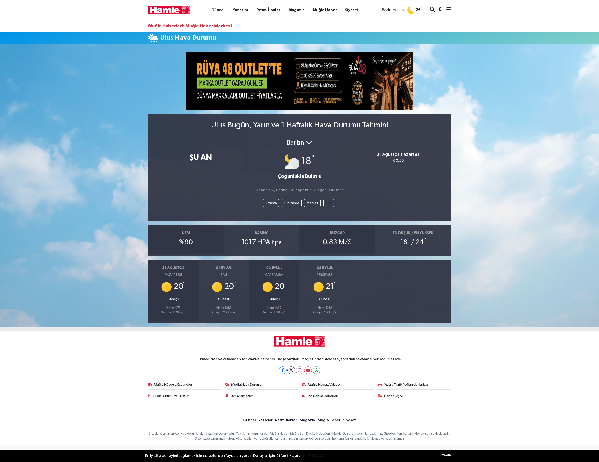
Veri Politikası (312, 456)
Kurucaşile (291, 203)
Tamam (446, 455)
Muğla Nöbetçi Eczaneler (173, 384)
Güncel (218, 10)
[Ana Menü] (446, 10)
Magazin (296, 10)
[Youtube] (308, 370)
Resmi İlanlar (268, 10)
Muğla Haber (325, 10)
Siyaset (352, 10)
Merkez (312, 203)
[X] (291, 370)
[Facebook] (283, 370)
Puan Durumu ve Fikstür (171, 396)
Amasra (271, 203)
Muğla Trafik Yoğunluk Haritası (406, 384)
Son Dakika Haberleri (322, 396)
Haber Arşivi (393, 396)
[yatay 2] (299, 81)
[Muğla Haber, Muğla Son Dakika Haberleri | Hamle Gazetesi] (169, 10)
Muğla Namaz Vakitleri (325, 384)
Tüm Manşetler (241, 396)
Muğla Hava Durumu (246, 384)
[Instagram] (299, 370)
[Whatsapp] (316, 370)
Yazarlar (240, 10)
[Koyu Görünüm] (438, 10)
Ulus (328, 203)
